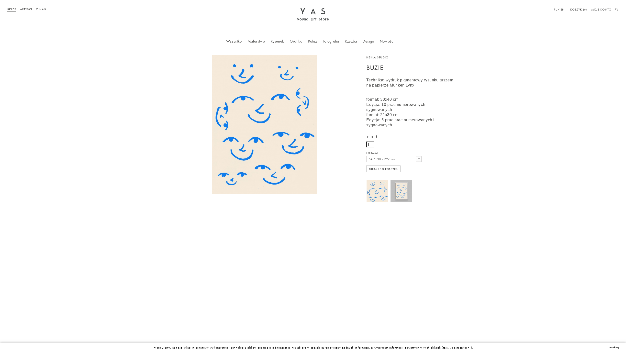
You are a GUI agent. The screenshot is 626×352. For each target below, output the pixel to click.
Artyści (26, 9)
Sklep (11, 9)
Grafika (296, 41)
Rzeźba (351, 41)
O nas (41, 9)
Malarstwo (256, 41)
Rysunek (277, 41)
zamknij (613, 347)
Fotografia (331, 41)
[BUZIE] (377, 194)
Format (373, 153)
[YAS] (313, 14)
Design (368, 41)
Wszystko (234, 41)
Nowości (387, 41)
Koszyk (578, 9)
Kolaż (312, 41)
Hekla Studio (377, 57)
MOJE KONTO (601, 9)
